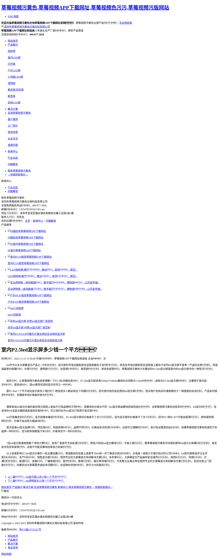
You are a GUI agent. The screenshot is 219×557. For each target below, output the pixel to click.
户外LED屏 (14, 70)
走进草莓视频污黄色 (19, 113)
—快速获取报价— (18, 174)
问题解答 (13, 164)
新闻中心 (13, 151)
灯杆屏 (11, 64)
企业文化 (13, 138)
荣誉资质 (13, 132)
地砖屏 (11, 51)
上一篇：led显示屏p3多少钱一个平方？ (37, 477)
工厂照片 (13, 125)
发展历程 (13, 145)
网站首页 (13, 41)
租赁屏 (11, 96)
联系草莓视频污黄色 (19, 170)
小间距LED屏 (15, 77)
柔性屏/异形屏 (16, 89)
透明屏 (11, 83)
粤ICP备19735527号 (30, 529)
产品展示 (13, 44)
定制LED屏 (14, 102)
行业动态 (13, 158)
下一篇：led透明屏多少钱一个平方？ (36, 480)
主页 (27, 221)
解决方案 (13, 109)
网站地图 (6, 554)
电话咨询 (13, 547)
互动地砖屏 (125, 23)
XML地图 (13, 16)
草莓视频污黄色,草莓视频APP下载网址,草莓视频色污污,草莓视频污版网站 (85, 7)
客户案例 (13, 119)
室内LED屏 (14, 57)
